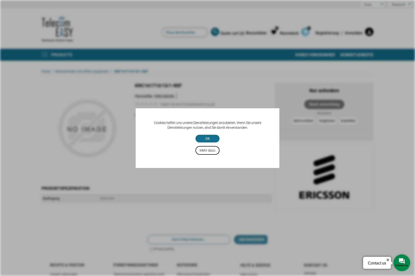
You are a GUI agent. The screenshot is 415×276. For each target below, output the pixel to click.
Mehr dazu (207, 150)
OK (207, 139)
